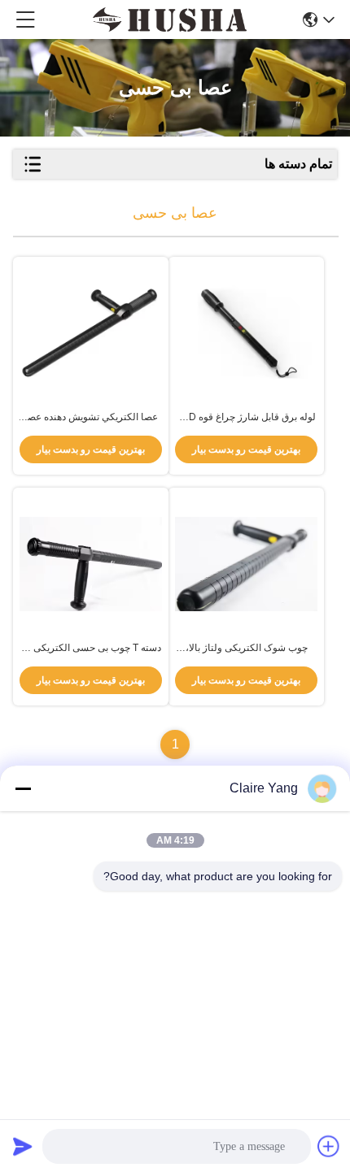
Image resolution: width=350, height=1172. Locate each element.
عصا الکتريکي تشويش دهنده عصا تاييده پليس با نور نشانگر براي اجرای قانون (91, 417)
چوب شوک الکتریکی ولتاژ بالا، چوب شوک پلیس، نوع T (247, 648)
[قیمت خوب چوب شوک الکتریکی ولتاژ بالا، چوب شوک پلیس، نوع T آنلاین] (246, 564)
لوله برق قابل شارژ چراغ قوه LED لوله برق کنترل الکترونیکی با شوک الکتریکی (246, 417)
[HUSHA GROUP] (169, 19)
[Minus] (23, 788)
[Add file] (328, 1146)
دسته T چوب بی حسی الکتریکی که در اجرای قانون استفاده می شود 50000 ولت (91, 648)
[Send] (23, 1146)
